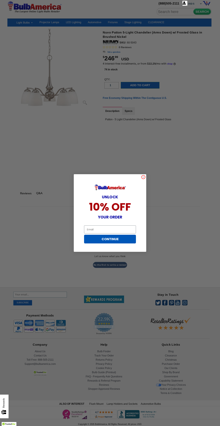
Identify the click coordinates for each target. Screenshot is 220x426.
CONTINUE (110, 239)
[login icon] (184, 3)
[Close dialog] (143, 177)
